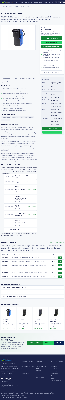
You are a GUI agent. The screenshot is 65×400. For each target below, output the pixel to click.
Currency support (55, 375)
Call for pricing (53, 128)
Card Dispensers (25, 371)
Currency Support (38, 2)
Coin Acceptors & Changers (27, 366)
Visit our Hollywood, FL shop (57, 371)
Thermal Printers (39, 361)
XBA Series (23, 6)
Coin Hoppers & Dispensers (27, 368)
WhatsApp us (53, 132)
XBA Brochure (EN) (14, 229)
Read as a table (31, 189)
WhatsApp (49, 342)
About (45, 2)
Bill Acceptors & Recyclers (12, 6)
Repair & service (54, 373)
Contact (51, 2)
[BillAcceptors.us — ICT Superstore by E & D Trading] (7, 2)
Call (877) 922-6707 (52, 38)
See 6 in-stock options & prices (52, 46)
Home (4, 6)
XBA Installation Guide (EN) (21, 175)
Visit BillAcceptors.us (56, 242)
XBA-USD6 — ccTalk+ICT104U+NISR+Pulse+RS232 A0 (21, 222)
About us (53, 378)
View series (59, 304)
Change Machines (40, 377)
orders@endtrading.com (56, 368)
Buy (60, 257)
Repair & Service (28, 2)
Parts (21, 2)
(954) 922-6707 (54, 364)
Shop (17, 2)
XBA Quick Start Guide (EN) (21, 181)
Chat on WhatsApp (52, 42)
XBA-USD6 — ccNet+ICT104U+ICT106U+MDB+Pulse (20, 213)
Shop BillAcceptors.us (56, 380)
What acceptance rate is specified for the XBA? (14, 287)
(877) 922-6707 (57, 361)
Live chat (59, 342)
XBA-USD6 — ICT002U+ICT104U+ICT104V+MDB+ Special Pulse (21, 189)
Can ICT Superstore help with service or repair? (14, 296)
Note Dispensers (25, 364)
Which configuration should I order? (11, 292)
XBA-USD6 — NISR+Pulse (18, 206)
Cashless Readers (25, 373)
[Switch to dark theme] (56, 2)
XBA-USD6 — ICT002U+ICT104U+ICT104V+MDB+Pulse (21, 198)
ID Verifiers (38, 370)
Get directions (4, 381)
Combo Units (39, 364)
